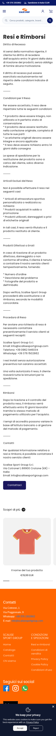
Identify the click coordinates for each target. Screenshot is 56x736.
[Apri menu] (5, 11)
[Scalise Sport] (24, 11)
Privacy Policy (39, 659)
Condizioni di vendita (39, 651)
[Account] (43, 11)
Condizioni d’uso (41, 670)
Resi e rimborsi (40, 644)
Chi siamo (9, 661)
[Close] (53, 706)
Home (7, 644)
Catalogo (9, 650)
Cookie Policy (39, 664)
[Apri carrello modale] (51, 11)
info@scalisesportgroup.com (27, 620)
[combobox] (28, 20)
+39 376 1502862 (25, 616)
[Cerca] (50, 20)
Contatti (8, 655)
